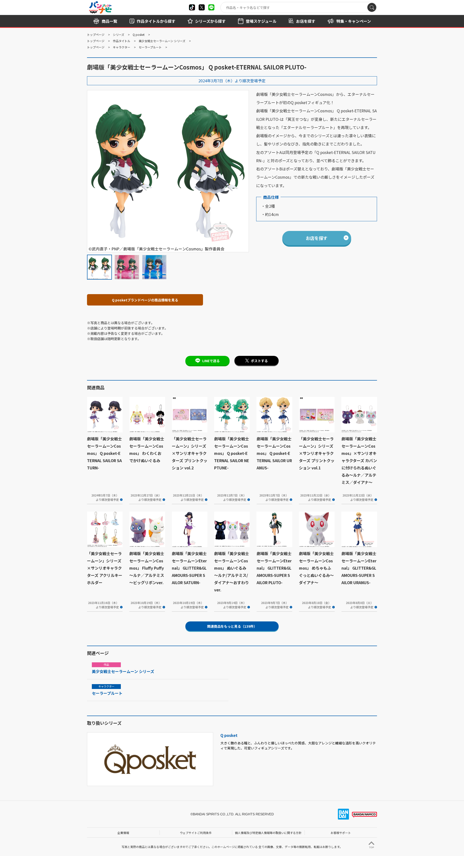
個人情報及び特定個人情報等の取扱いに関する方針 (268, 833)
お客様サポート (341, 833)
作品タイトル (121, 41)
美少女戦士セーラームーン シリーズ (162, 41)
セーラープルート (150, 47)
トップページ (95, 34)
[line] (211, 7)
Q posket (139, 34)
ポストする (259, 360)
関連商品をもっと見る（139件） (232, 626)
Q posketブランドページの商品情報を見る (145, 300)
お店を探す (316, 238)
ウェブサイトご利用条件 (196, 833)
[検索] (371, 7)
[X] (192, 7)
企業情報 (123, 833)
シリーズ (118, 34)
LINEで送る (211, 360)
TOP (371, 847)
